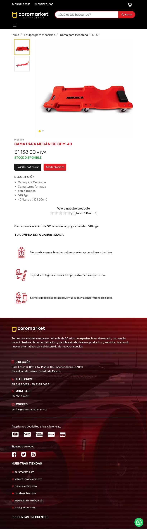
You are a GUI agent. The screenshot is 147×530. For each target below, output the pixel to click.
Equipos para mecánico (39, 35)
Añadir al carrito (55, 167)
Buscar (129, 14)
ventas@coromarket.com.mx (29, 409)
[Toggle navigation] (15, 25)
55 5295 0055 (22, 4)
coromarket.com (24, 472)
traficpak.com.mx (24, 507)
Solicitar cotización (28, 167)
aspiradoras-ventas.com (28, 500)
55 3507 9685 (45, 4)
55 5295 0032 (20, 384)
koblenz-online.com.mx (28, 479)
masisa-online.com (25, 486)
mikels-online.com (25, 493)
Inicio (15, 35)
